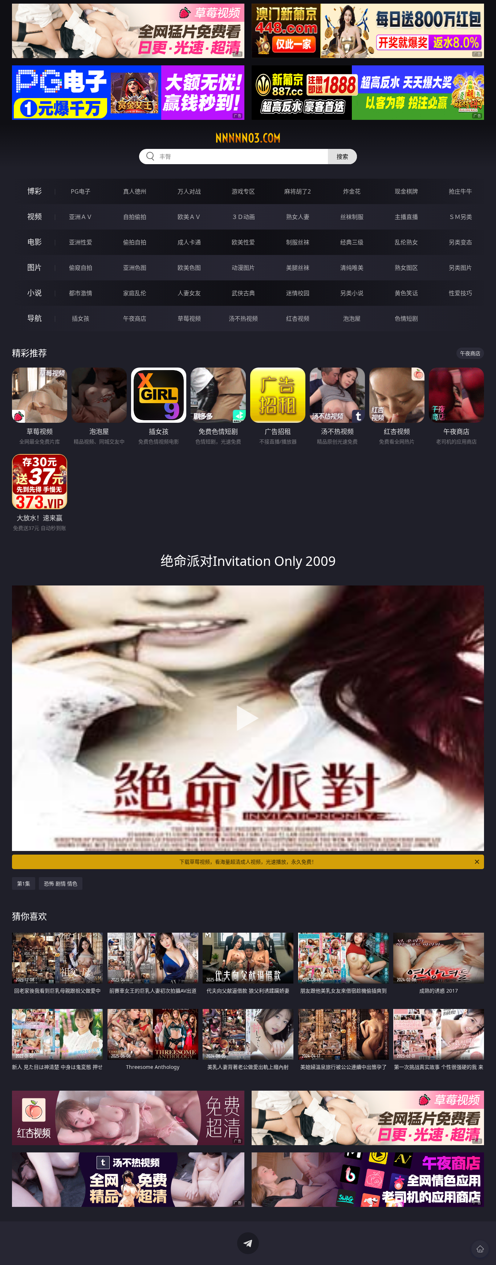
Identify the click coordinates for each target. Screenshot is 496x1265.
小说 (34, 293)
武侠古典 (243, 293)
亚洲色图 (134, 268)
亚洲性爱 (80, 242)
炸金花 (352, 191)
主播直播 (406, 217)
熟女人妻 (297, 217)
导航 (34, 318)
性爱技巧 (460, 293)
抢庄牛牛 (460, 191)
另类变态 (460, 242)
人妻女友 (189, 293)
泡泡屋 (352, 319)
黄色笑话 (406, 293)
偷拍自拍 (134, 242)
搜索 (342, 157)
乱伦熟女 (406, 242)
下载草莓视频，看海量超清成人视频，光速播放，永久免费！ (248, 861)
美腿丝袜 (297, 268)
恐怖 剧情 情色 (60, 883)
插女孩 (80, 319)
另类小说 (351, 293)
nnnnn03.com (248, 138)
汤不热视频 (243, 319)
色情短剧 (406, 319)
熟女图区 (406, 268)
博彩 (34, 191)
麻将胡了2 (297, 191)
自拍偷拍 (134, 217)
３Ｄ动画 (243, 217)
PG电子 (80, 191)
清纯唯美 (351, 268)
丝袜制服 (351, 217)
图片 (34, 267)
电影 (34, 242)
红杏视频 (297, 319)
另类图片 (460, 268)
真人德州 (134, 191)
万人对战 (189, 191)
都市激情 (80, 293)
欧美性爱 (243, 242)
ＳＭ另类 (460, 217)
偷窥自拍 (80, 268)
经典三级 (351, 242)
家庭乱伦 (134, 293)
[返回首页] (480, 1249)
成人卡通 (189, 242)
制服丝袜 (297, 242)
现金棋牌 (406, 191)
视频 (34, 217)
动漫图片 (243, 268)
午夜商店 (134, 319)
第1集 (23, 883)
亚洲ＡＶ (80, 217)
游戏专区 (243, 191)
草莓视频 (189, 319)
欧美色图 (189, 268)
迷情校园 (297, 293)
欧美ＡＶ (189, 217)
